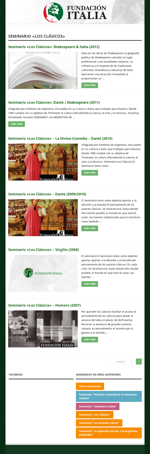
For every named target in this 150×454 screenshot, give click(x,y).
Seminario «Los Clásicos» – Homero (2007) (44, 305)
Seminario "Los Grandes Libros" (99, 423)
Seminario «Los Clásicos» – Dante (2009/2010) (47, 194)
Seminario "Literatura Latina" (97, 406)
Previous (120, 361)
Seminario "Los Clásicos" (94, 414)
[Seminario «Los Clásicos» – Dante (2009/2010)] (43, 217)
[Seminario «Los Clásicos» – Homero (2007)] (43, 328)
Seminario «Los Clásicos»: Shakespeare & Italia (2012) (54, 46)
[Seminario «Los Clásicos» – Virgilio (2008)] (43, 273)
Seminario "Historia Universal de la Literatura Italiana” (108, 396)
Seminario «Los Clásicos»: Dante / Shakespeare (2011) (54, 102)
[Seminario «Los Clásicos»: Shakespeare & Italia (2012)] (43, 70)
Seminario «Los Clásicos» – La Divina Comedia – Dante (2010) (60, 138)
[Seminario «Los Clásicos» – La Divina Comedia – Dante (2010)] (43, 162)
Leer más (89, 85)
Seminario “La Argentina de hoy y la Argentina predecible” (108, 432)
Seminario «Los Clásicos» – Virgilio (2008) (43, 249)
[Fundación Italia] (75, 12)
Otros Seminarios (90, 386)
